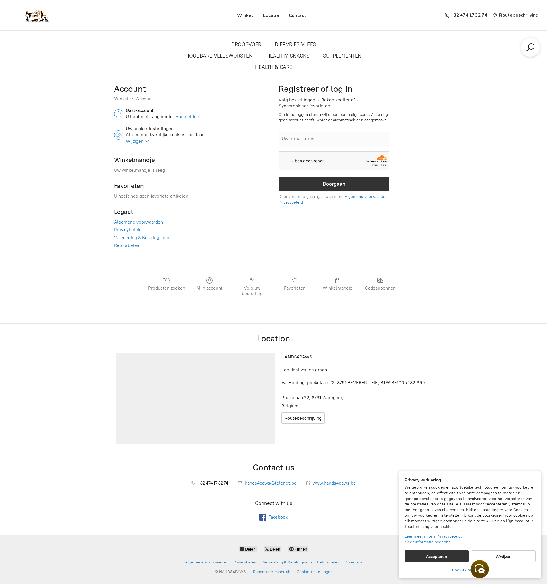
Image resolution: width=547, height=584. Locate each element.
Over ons (354, 562)
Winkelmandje (337, 288)
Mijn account (210, 288)
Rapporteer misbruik (271, 571)
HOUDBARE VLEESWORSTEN (219, 56)
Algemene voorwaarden (138, 222)
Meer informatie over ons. (428, 542)
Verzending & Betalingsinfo (141, 237)
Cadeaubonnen (380, 288)
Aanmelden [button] (187, 116)
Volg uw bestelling (252, 290)
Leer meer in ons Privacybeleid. (433, 536)
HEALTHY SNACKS (287, 56)
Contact (297, 15)
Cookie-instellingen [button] (470, 570)
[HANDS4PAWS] (36, 15)
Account (144, 98)
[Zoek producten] (530, 47)
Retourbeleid (127, 245)
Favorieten (295, 288)
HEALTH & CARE (273, 67)
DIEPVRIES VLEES (295, 44)
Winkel (245, 15)
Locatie (271, 15)
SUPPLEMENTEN (342, 56)
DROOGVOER (246, 44)
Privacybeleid (128, 229)
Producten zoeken (166, 288)
